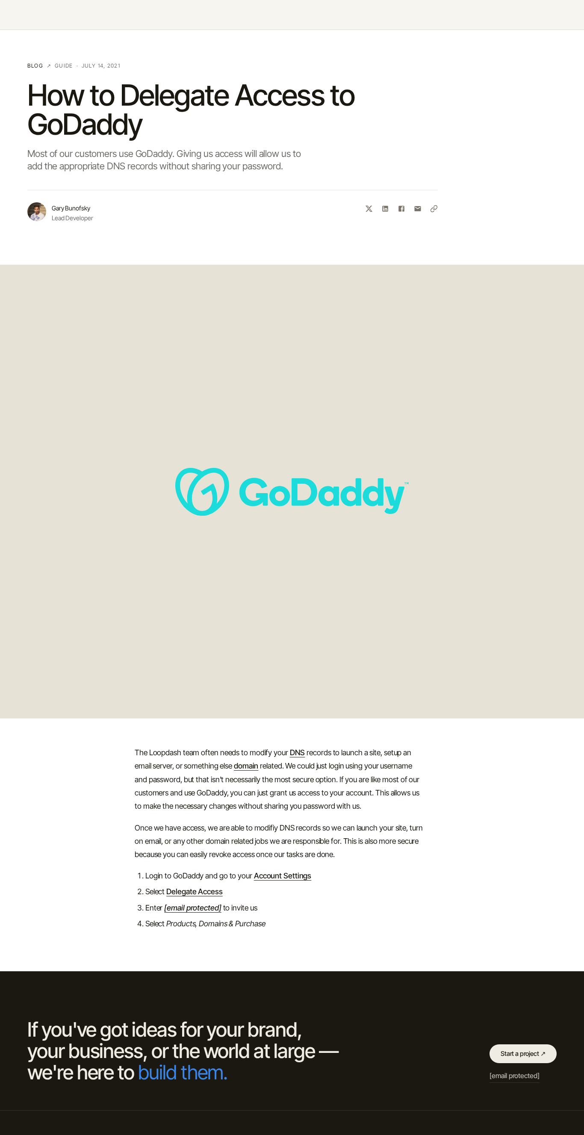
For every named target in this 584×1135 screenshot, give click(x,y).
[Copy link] (434, 209)
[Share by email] (418, 209)
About (441, 14)
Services (502, 14)
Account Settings (282, 875)
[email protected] (192, 907)
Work (469, 14)
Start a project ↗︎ (523, 1053)
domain (246, 765)
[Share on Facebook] (401, 209)
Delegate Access (194, 891)
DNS (297, 752)
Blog (533, 14)
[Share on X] (369, 209)
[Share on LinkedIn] (385, 209)
